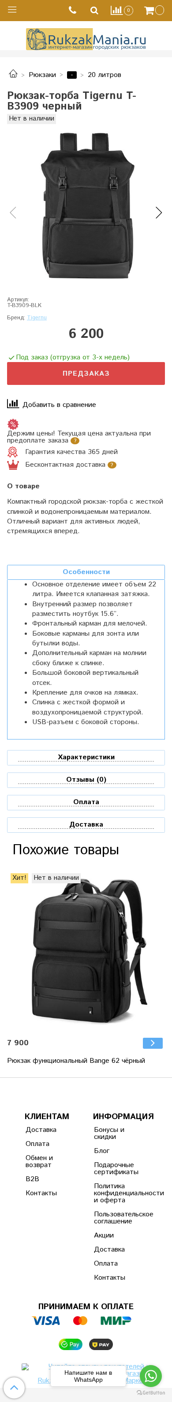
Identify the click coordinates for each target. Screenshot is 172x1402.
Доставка (41, 1130)
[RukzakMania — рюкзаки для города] (86, 38)
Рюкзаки (42, 75)
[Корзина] (155, 10)
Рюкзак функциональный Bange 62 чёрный (76, 1061)
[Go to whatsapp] (151, 1376)
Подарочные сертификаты (115, 1168)
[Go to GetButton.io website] (151, 1393)
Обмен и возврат (39, 1161)
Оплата (37, 1144)
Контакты (41, 1193)
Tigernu (37, 318)
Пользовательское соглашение (115, 1217)
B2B (32, 1179)
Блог (101, 1151)
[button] (13, 213)
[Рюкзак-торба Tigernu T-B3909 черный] (86, 205)
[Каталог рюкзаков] (13, 75)
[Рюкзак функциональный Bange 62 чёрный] (86, 952)
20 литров (104, 75)
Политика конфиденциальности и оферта (115, 1193)
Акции (104, 1235)
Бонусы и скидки (109, 1133)
